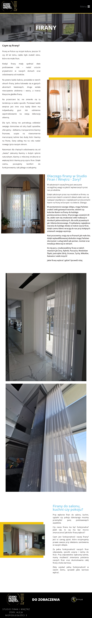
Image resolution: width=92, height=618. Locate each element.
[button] (85, 6)
